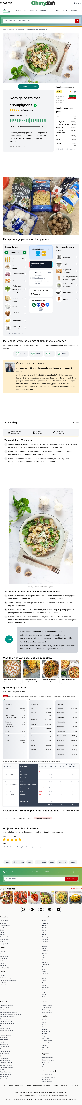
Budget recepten (5, 1019)
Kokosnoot (45, 964)
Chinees (44, 1022)
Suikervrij (3, 984)
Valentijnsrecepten (6, 1074)
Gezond (2, 975)
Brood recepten (5, 1010)
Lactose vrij (3, 982)
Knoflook (45, 962)
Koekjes (2, 1042)
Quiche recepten (5, 1056)
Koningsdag (4, 956)
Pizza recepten (5, 1053)
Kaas (43, 957)
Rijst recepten (4, 1058)
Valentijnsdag (4, 967)
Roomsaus (62, 862)
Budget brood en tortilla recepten (10, 1014)
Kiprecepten (4, 1039)
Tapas (2, 1069)
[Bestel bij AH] (38, 253)
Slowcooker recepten (48, 1067)
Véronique (39, 363)
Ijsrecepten (3, 1037)
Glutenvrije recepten (6, 978)
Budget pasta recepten (7, 1016)
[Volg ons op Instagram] (1, 3)
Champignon (41, 862)
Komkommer (46, 967)
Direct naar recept (29, 86)
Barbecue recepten (48, 1060)
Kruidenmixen (4, 1044)
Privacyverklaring (23, 1086)
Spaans (44, 1045)
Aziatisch (45, 1020)
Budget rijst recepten (6, 1021)
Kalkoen (44, 960)
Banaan (44, 930)
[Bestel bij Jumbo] (44, 253)
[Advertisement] (41, 166)
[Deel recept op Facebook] (38, 305)
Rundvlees (45, 987)
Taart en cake (4, 939)
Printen (77, 422)
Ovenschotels (4, 1046)
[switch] (32, 278)
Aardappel (45, 920)
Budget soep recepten (7, 1023)
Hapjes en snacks (5, 1033)
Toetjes (2, 941)
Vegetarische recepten (49, 1077)
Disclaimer (8, 1086)
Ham (43, 955)
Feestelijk (3, 951)
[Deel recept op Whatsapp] (34, 305)
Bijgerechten (4, 920)
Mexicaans (45, 1038)
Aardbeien (45, 923)
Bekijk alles (75, 888)
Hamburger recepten (6, 1030)
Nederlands (45, 1043)
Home (5, 29)
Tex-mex (44, 1050)
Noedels (44, 976)
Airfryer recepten (47, 1057)
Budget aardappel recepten (8, 1012)
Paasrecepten (4, 1049)
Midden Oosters (47, 1040)
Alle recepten (6, 10)
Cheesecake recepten (7, 1026)
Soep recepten (4, 937)
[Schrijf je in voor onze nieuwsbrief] (9, 3)
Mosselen (45, 973)
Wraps (44, 994)
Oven (43, 1064)
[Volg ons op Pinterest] (4, 3)
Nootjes (73, 862)
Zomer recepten (47, 1012)
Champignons (18, 862)
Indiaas (44, 1029)
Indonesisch (46, 1031)
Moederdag (3, 958)
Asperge (44, 927)
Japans (44, 1036)
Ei (42, 943)
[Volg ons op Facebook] (6, 3)
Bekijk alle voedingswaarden (66, 149)
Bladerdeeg (45, 932)
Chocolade (45, 939)
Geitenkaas (45, 950)
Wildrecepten (4, 1076)
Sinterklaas (3, 965)
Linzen (44, 969)
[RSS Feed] (11, 3)
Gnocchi (44, 953)
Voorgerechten (4, 943)
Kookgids (55, 10)
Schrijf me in (71, 878)
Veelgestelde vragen (42, 1086)
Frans (44, 1024)
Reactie (6, 843)
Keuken (43, 10)
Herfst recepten (47, 1005)
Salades (2, 932)
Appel (44, 925)
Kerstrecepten (4, 954)
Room (30, 862)
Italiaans (44, 1033)
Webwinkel (75, 10)
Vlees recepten (47, 1081)
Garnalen (45, 946)
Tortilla (44, 992)
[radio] (4, 839)
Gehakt (44, 948)
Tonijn (44, 990)
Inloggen (79, 3)
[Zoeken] (77, 20)
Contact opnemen (61, 1086)
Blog (65, 10)
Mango (44, 971)
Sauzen (2, 934)
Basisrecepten (4, 1007)
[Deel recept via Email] (41, 309)
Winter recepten (47, 1010)
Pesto (44, 980)
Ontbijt (2, 930)
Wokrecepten (4, 1079)
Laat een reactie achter (72, 810)
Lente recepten (47, 1007)
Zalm (43, 996)
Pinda (44, 983)
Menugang (20, 10)
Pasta (7, 862)
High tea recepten (5, 1035)
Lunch (2, 927)
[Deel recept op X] (47, 305)
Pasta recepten (5, 1051)
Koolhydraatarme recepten (8, 980)
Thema (32, 10)
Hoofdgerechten (20, 29)
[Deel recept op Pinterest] (43, 305)
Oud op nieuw (4, 961)
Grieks (44, 1027)
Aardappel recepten (6, 1005)
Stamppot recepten (6, 1065)
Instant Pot (45, 1062)
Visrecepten (46, 1079)
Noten (52, 862)
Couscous (45, 941)
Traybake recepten (6, 1072)
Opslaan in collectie (40, 290)
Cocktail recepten (5, 1028)
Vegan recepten (47, 1074)
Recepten (11, 29)
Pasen (2, 963)
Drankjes (3, 923)
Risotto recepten (5, 1060)
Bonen (44, 934)
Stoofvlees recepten (6, 1067)
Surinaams (45, 1047)
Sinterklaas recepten (6, 1062)
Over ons (74, 1086)
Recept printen (38, 294)
